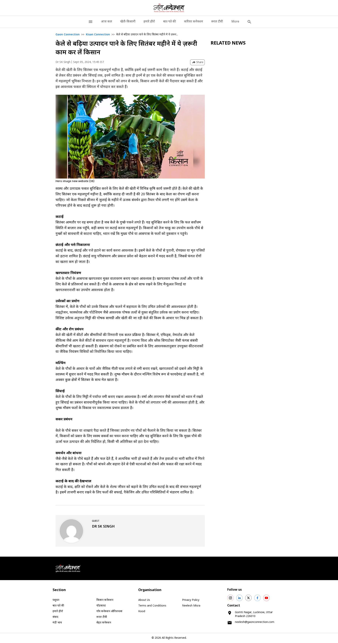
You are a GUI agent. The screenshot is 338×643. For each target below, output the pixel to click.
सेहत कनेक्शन (103, 623)
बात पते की (169, 22)
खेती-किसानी (127, 22)
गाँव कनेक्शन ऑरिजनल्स (109, 611)
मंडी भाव (57, 623)
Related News (228, 43)
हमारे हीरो (149, 22)
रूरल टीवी (217, 22)
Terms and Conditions (152, 606)
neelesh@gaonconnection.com (254, 622)
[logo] (169, 8)
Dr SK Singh (63, 62)
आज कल (106, 22)
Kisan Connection (98, 35)
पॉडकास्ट (101, 606)
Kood (141, 611)
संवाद (55, 617)
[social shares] (230, 598)
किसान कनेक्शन (104, 600)
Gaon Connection (68, 35)
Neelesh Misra (191, 606)
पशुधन (56, 600)
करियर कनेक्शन (193, 22)
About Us (144, 600)
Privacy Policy (190, 600)
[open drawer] (90, 22)
